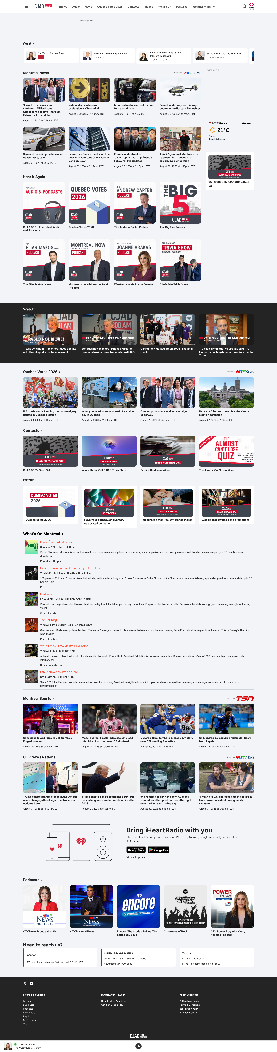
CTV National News (84, 931)
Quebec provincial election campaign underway (163, 413)
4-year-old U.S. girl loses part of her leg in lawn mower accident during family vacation (225, 800)
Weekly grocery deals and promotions (225, 519)
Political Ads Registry (190, 1001)
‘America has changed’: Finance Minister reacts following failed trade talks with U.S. (108, 350)
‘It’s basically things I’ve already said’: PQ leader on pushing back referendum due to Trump (226, 352)
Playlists (27, 1016)
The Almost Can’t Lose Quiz (216, 470)
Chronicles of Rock (178, 931)
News (88, 6)
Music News (29, 1020)
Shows (63, 6)
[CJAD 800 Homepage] (43, 6)
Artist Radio (29, 1012)
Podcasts (28, 1008)
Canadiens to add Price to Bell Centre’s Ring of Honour (47, 739)
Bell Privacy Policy (189, 1008)
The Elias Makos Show (37, 284)
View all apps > (149, 857)
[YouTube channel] (31, 983)
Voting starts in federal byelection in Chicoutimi (84, 106)
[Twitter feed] (25, 983)
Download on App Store (113, 1001)
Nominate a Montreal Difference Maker (167, 519)
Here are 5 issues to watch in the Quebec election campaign (225, 413)
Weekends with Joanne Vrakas (133, 284)
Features (181, 6)
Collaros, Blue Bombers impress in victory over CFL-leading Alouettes (166, 739)
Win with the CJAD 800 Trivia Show (104, 470)
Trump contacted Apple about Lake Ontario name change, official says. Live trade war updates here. (50, 800)
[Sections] (26, 6)
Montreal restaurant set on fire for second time (133, 106)
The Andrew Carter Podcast (131, 227)
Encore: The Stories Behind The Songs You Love (137, 933)
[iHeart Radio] (251, 6)
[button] (247, 56)
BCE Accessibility (188, 1012)
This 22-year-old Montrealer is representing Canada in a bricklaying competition (179, 157)
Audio (76, 6)
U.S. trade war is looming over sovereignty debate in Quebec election (49, 413)
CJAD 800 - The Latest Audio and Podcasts (41, 228)
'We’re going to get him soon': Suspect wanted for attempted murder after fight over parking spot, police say (165, 800)
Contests (133, 6)
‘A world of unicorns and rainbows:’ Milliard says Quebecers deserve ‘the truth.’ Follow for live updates (42, 110)
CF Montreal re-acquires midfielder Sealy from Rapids (225, 739)
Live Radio (28, 1004)
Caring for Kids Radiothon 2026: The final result (166, 350)
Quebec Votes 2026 (109, 6)
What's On (164, 6)
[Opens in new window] (229, 167)
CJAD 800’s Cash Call (36, 470)
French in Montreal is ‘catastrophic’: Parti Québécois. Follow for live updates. (133, 157)
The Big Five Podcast (174, 227)
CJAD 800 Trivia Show (174, 284)
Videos (148, 6)
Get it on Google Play (112, 1004)
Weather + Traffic (204, 6)
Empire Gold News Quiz (155, 470)
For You (27, 1001)
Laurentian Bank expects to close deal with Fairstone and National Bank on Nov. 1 (89, 157)
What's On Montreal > (43, 533)
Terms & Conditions (190, 1004)
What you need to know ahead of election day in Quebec (108, 413)
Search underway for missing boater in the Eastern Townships (180, 106)
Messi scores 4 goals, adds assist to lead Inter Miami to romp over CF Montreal (107, 739)
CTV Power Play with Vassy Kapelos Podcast (228, 933)
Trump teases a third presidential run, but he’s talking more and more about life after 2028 (108, 800)
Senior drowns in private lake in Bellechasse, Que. (43, 156)
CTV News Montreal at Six (39, 931)
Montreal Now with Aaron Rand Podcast (88, 286)
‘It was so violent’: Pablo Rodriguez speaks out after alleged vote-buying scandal (49, 350)
